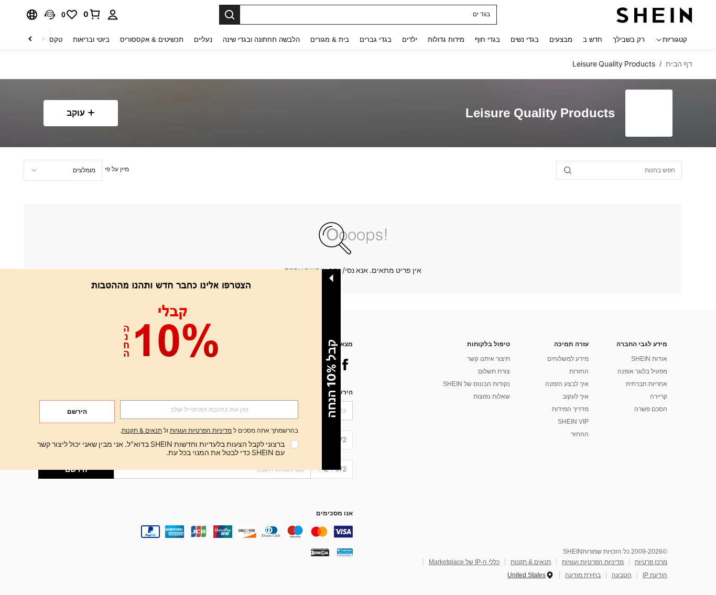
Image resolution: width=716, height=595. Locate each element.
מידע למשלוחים (568, 358)
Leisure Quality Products (540, 113)
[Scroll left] (43, 39)
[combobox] (63, 170)
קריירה (658, 396)
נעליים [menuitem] (203, 39)
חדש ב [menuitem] (592, 39)
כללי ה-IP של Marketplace (464, 562)
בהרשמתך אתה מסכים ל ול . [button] (209, 430)
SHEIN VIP (573, 421)
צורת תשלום (494, 371)
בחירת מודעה (583, 575)
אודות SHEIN (649, 358)
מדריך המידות (570, 409)
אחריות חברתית (646, 384)
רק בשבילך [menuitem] (629, 39)
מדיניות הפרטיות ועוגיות (593, 562)
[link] (92, 14)
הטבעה (622, 575)
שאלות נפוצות (491, 396)
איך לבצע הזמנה (567, 384)
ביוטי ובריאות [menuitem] (91, 39)
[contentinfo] (195, 531)
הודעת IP (655, 575)
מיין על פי (117, 169)
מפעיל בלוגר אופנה (642, 371)
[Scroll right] (30, 39)
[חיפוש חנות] (567, 170)
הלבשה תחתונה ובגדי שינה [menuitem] (261, 39)
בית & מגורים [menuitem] (329, 39)
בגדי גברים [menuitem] (376, 39)
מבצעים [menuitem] (560, 39)
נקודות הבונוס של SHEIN (476, 384)
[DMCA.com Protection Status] (320, 552)
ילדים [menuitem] (409, 39)
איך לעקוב (575, 396)
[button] (50, 14)
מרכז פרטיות (651, 562)
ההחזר (580, 434)
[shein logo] (654, 14)
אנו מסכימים (334, 513)
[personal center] (112, 14)
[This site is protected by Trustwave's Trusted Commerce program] (345, 552)
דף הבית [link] (679, 64)
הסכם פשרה (650, 409)
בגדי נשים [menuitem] (525, 39)
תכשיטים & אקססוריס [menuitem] (151, 39)
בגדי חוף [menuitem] (487, 39)
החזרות (579, 371)
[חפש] (229, 15)
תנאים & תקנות (531, 562)
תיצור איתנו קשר (488, 358)
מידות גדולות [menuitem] (446, 39)
